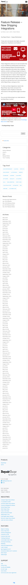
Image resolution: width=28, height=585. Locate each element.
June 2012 (5, 448)
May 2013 (5, 430)
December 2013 (7, 419)
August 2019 (6, 298)
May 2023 (5, 230)
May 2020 (5, 281)
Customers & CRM (5, 534)
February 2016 (6, 375)
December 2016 (7, 356)
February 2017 (6, 353)
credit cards (19, 182)
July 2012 (5, 446)
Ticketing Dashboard (5, 538)
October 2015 (6, 382)
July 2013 (5, 428)
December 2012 (7, 437)
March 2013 (6, 433)
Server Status (4, 570)
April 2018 (5, 327)
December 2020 (7, 269)
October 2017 (6, 338)
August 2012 (6, 444)
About (3, 482)
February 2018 (6, 331)
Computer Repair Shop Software (8, 499)
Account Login (4, 569)
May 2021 (5, 259)
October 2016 (6, 360)
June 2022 (5, 248)
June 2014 (5, 408)
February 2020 (6, 287)
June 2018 (5, 323)
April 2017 (5, 349)
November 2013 (7, 421)
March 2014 (6, 413)
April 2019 (5, 305)
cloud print (18, 175)
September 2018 (7, 318)
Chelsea (4, 31)
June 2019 (5, 302)
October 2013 (6, 422)
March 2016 (6, 373)
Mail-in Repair (4, 552)
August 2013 (6, 426)
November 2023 (7, 221)
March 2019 (6, 307)
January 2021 (6, 267)
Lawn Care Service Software (7, 520)
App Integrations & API (6, 549)
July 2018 (5, 322)
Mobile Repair (4, 554)
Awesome (5, 188)
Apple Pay (22, 169)
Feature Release (16, 31)
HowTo (4, 152)
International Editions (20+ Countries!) (9, 551)
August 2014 (6, 404)
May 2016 (5, 369)
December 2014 (7, 397)
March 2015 (6, 393)
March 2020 (6, 285)
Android (21, 172)
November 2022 (7, 239)
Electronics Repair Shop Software (8, 518)
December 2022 (7, 237)
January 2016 (6, 377)
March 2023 (6, 234)
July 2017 (5, 344)
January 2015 (6, 395)
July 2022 (5, 247)
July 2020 (5, 278)
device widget (6, 172)
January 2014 (6, 417)
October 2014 (6, 400)
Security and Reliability (5, 567)
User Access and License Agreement (8, 572)
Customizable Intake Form (6, 540)
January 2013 (6, 435)
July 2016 (5, 366)
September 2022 (7, 243)
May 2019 (5, 303)
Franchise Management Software (8, 505)
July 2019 (5, 300)
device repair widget (7, 169)
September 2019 (7, 296)
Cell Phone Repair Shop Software (8, 503)
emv (21, 185)
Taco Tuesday (6, 157)
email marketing (10, 182)
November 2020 (7, 270)
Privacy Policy (4, 565)
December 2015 (7, 378)
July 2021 (5, 256)
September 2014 (7, 402)
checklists (12, 178)
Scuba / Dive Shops (5, 510)
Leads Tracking (4, 547)
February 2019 (6, 309)
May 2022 (5, 250)
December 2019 (7, 291)
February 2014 (6, 415)
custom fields (14, 172)
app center (5, 178)
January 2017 (6, 355)
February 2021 (6, 265)
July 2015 (5, 386)
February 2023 (6, 236)
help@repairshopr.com (7, 480)
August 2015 (6, 384)
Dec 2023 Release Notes (9, 206)
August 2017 (6, 342)
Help (2, 563)
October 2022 (6, 241)
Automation (15, 185)
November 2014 (7, 399)
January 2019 (6, 311)
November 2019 (7, 292)
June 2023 (5, 228)
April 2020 (5, 283)
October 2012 (6, 441)
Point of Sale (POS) (5, 530)
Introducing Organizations (9, 199)
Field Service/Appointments (6, 545)
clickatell (16, 169)
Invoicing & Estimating (5, 541)
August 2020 (6, 276)
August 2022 (6, 245)
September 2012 (7, 442)
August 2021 (6, 254)
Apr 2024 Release (7, 201)
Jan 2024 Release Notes (9, 205)
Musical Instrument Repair (6, 512)
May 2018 (5, 325)
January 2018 (6, 333)
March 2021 (6, 263)
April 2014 (5, 411)
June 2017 (5, 345)
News (4, 154)
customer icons (12, 188)
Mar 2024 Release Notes (9, 203)
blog (4, 182)
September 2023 (7, 223)
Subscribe (6, 140)
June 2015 (5, 388)
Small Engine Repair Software (7, 516)
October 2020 (6, 272)
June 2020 (5, 280)
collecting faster (7, 185)
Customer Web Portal (5, 536)
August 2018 (6, 320)
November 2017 (7, 336)
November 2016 (7, 358)
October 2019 (6, 294)
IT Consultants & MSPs (6, 501)
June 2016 (5, 367)
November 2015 (7, 380)
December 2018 (7, 313)
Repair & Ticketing (5, 529)
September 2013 (7, 424)
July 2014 (5, 406)
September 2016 (7, 362)
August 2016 (6, 364)
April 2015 (5, 391)
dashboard (5, 175)
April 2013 (5, 431)
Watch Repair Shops (5, 509)
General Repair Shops (5, 507)
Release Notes (6, 156)
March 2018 (6, 329)
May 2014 (5, 410)
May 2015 (5, 389)
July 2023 (5, 226)
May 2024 (5, 219)
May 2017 (5, 347)
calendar (12, 175)
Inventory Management (6, 532)
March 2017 (6, 351)
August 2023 (6, 225)
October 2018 (6, 316)
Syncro (2, 464)
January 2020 (6, 289)
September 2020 (7, 274)
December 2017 (7, 334)
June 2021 (5, 258)
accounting (18, 178)
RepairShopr (3, 462)
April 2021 (5, 261)
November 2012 (7, 439)
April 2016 (5, 371)
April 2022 (5, 252)
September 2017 (7, 340)
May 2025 (5, 217)
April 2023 (5, 232)
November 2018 (7, 314)
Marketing (3, 543)
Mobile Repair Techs (5, 514)
